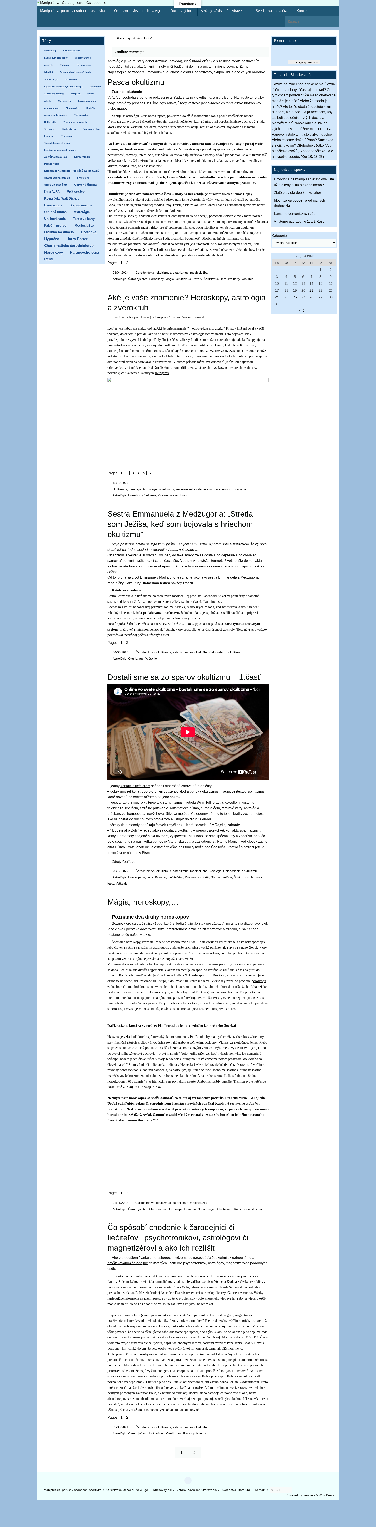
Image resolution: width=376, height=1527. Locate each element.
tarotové (228, 808)
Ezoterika (88, 232)
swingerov (162, 373)
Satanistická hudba (57, 177)
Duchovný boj (162, 1490)
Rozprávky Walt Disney (61, 198)
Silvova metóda (221, 877)
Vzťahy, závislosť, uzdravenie (197, 1490)
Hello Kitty (50, 122)
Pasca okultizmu (135, 82)
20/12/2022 (120, 871)
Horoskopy (156, 279)
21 (311, 290)
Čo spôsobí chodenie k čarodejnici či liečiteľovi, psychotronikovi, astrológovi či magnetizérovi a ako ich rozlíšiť (177, 1237)
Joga (150, 877)
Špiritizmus (211, 279)
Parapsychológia (194, 1433)
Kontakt (260, 1490)
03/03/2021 (120, 1427)
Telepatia (75, 94)
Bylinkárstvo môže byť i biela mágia (63, 86)
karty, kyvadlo (136, 1320)
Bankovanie (71, 79)
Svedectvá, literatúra (236, 1490)
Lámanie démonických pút (294, 213)
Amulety (48, 65)
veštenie (134, 555)
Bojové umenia (80, 205)
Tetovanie (49, 129)
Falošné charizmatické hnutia (75, 72)
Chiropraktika (81, 115)
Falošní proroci (55, 225)
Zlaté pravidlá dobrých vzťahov (298, 192)
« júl (302, 310)
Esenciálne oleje (87, 101)
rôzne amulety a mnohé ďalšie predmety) (197, 1320)
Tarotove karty (230, 279)
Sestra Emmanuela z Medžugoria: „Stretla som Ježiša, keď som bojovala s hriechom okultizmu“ (180, 524)
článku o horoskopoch (156, 1257)
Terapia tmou (84, 65)
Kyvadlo (160, 877)
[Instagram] (188, 1480)
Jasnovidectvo (91, 129)
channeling (50, 50)
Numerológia (206, 1209)
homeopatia (136, 813)
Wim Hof (48, 72)
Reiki (205, 877)
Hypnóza (51, 239)
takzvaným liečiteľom (177, 1315)
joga (113, 802)
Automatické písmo (55, 115)
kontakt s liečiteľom (135, 786)
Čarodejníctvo (137, 279)
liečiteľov (185, 121)
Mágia (169, 279)
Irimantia (190, 1209)
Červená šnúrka (85, 184)
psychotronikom (204, 1315)
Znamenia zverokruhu (173, 495)
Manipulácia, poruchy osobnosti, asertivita (72, 1490)
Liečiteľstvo (175, 877)
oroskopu (259, 981)
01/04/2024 (120, 272)
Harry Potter (77, 239)
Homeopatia (136, 877)
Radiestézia (242, 1209)
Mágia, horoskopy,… (143, 901)
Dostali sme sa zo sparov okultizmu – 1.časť (184, 677)
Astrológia (119, 279)
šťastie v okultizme (196, 97)
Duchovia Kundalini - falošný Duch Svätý (71, 170)
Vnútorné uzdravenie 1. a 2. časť (299, 221)
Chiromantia (157, 1209)
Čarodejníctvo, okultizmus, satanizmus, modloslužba (172, 272)
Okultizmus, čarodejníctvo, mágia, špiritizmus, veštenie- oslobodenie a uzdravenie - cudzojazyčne (179, 489)
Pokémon (65, 65)
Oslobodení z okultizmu (225, 652)
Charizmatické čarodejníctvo (69, 246)
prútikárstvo (116, 813)
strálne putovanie (155, 808)
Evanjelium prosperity (56, 58)
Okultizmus (183, 279)
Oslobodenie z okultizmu (240, 871)
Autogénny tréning (54, 94)
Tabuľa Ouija (51, 79)
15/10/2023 (120, 483)
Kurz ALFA (52, 191)
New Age (215, 871)
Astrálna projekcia (55, 156)
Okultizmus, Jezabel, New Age (127, 1490)
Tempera (309, 1495)
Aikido (47, 101)
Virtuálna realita (71, 50)
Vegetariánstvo (83, 58)
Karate (90, 94)
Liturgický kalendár (306, 62)
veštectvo (239, 791)
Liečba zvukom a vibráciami (60, 150)
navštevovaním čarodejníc (127, 1263)
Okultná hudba (55, 212)
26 (295, 297)
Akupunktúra (72, 108)
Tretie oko (67, 136)
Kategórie (279, 235)
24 (277, 297)
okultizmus (210, 791)
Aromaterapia (51, 108)
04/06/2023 (120, 652)
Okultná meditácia (59, 232)
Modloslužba (84, 225)
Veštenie (247, 279)
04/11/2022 (120, 1202)
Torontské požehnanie (57, 143)
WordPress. (327, 1495)
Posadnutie (51, 163)
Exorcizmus (53, 205)
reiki (143, 802)
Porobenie (95, 86)
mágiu (225, 791)
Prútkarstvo (193, 877)
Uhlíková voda (55, 219)
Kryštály (90, 108)
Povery (197, 279)
